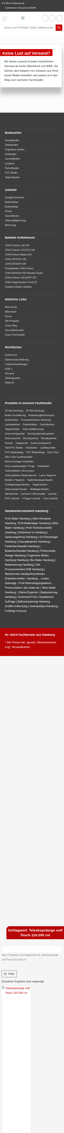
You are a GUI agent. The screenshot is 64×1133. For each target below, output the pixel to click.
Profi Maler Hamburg (17, 518)
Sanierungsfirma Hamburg (21, 537)
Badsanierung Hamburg (19, 564)
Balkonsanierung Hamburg (34, 601)
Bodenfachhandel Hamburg (22, 550)
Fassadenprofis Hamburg (34, 541)
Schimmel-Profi (27, 597)
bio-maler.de (31, 587)
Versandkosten (21, 647)
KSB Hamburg (35, 569)
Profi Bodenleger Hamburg (34, 523)
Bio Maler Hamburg (42, 560)
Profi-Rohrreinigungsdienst (35, 583)
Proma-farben (13, 587)
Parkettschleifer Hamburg (22, 578)
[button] (4, 19)
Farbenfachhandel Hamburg (22, 546)
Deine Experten (28, 592)
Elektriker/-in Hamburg (32, 532)
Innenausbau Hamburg (43, 606)
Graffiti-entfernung (16, 606)
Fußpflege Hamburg (15, 611)
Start (4, 955)
